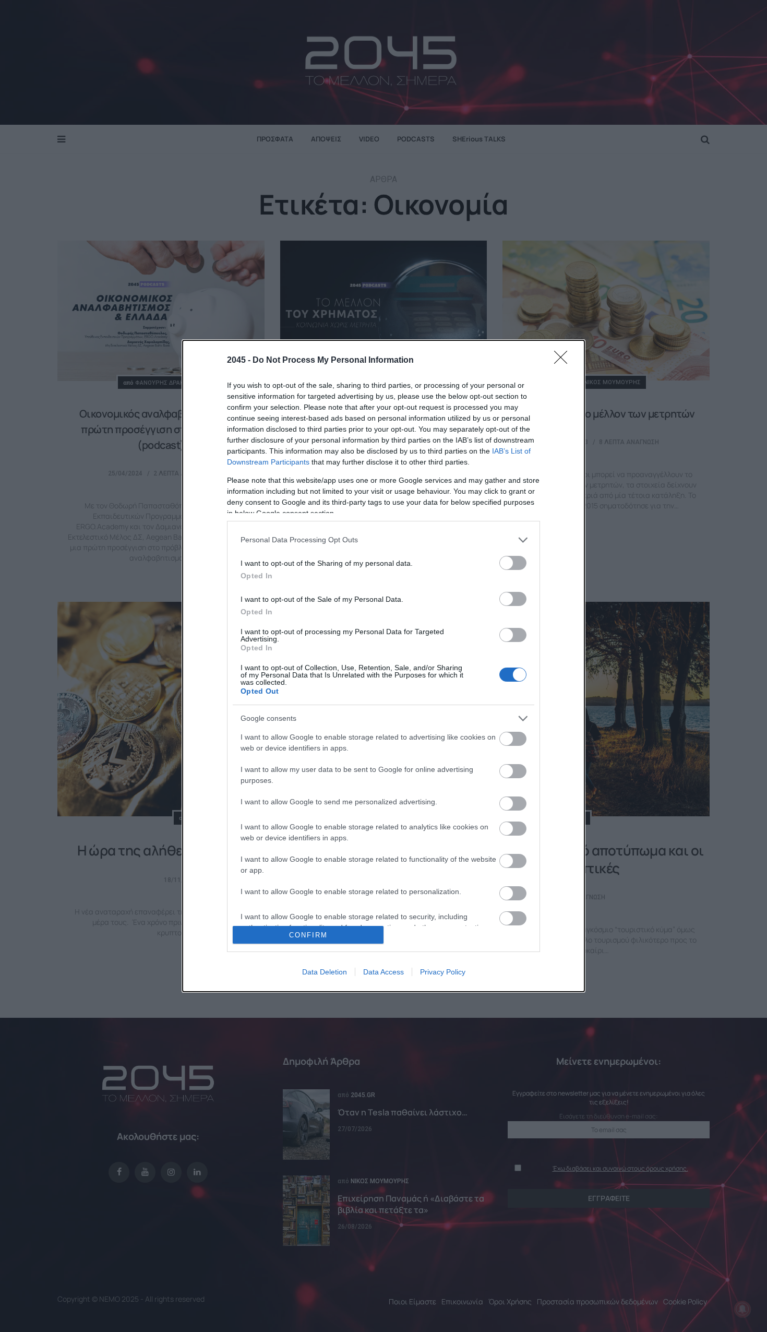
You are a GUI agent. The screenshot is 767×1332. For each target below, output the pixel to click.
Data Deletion (324, 972)
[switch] (512, 563)
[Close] (564, 361)
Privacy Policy (442, 972)
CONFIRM (308, 935)
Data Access (383, 972)
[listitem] (383, 539)
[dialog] (383, 666)
